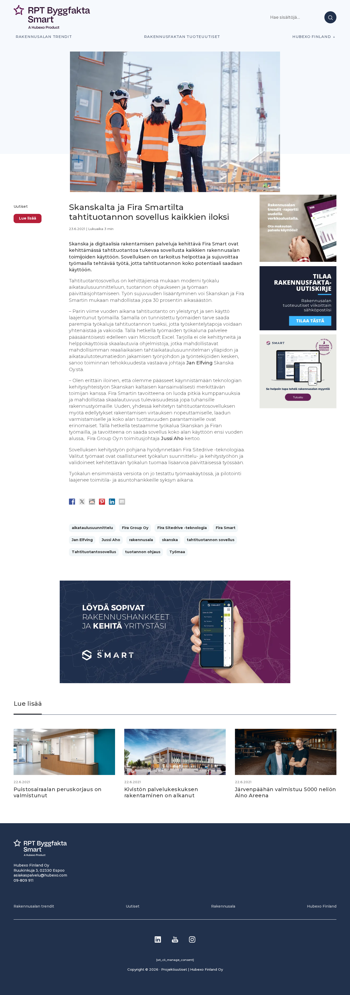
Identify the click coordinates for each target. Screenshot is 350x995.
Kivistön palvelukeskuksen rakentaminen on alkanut (161, 792)
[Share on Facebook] (72, 502)
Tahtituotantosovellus (94, 552)
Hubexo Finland (311, 36)
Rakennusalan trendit (44, 36)
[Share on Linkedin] (112, 502)
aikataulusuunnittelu (92, 527)
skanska (170, 540)
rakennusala (141, 540)
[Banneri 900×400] (175, 681)
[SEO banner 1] (298, 406)
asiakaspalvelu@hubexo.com (40, 875)
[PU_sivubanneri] (298, 260)
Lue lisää (27, 218)
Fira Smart (225, 527)
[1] (298, 328)
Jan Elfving (82, 540)
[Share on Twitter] (82, 502)
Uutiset (21, 206)
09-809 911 (24, 880)
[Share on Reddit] (92, 502)
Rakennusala (223, 906)
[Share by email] (122, 502)
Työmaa (177, 552)
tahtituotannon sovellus (210, 540)
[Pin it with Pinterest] (102, 502)
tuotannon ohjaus (142, 552)
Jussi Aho (111, 540)
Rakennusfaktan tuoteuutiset (182, 36)
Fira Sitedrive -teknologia (182, 527)
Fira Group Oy (135, 527)
